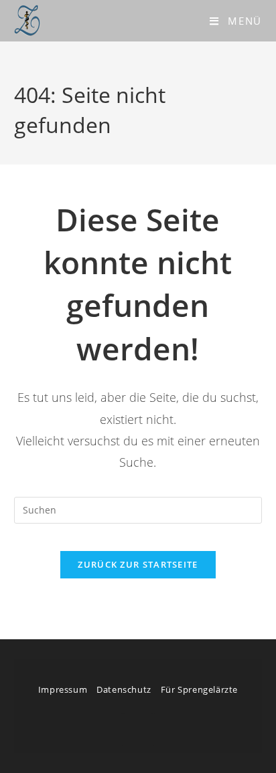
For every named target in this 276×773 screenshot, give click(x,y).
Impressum (62, 689)
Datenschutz (123, 689)
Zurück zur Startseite (138, 564)
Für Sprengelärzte (199, 689)
